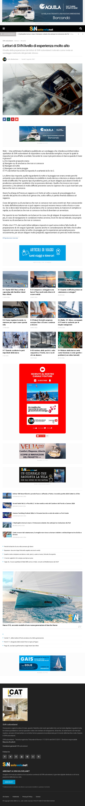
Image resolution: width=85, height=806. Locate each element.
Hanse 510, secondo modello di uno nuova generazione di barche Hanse (30, 625)
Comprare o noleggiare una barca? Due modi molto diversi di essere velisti (42, 292)
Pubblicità (16, 797)
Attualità (23, 41)
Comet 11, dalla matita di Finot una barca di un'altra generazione (24, 638)
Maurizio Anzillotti (9, 742)
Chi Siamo (6, 797)
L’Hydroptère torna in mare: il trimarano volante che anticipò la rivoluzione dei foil (43, 34)
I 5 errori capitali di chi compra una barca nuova (18, 558)
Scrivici (38, 797)
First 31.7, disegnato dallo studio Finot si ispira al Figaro (21, 642)
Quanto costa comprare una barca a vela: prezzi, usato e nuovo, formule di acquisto (30, 554)
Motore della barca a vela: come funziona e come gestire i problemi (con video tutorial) (70, 352)
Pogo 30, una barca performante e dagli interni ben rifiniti (21, 646)
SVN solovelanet (8, 41)
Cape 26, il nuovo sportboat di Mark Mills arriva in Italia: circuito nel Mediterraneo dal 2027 (31, 562)
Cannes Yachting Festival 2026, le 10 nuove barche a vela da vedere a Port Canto (41, 513)
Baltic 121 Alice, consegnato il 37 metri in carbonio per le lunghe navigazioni (70, 322)
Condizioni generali (9, 746)
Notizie (16, 41)
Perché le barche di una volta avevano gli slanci (18, 546)
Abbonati (9, 782)
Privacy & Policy (27, 797)
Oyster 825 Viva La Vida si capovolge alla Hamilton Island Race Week (14, 292)
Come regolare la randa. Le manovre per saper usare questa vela (15, 322)
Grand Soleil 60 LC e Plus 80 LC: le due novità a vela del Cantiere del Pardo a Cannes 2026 (44, 503)
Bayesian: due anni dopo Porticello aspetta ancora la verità (22, 550)
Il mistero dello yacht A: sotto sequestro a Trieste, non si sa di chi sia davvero (42, 352)
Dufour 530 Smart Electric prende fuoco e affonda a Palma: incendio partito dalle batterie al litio (46, 494)
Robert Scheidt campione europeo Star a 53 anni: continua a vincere (42, 322)
